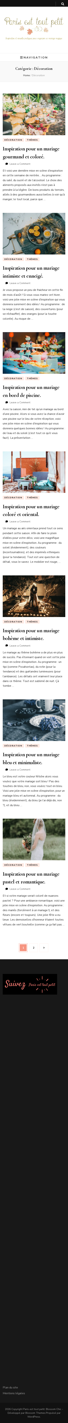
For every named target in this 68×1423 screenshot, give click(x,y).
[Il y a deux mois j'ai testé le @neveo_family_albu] (34, 1099)
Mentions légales (14, 1393)
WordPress (33, 1416)
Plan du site (10, 1388)
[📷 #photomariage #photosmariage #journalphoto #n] (34, 1159)
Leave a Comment (20, 164)
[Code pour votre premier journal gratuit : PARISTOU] (34, 1038)
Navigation (36, 57)
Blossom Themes (35, 1413)
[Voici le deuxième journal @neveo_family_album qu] (34, 1280)
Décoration (13, 139)
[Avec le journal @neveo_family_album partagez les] (34, 1220)
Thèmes (32, 139)
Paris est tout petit (34, 1409)
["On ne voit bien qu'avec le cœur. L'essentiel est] (34, 1341)
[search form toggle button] (62, 4)
